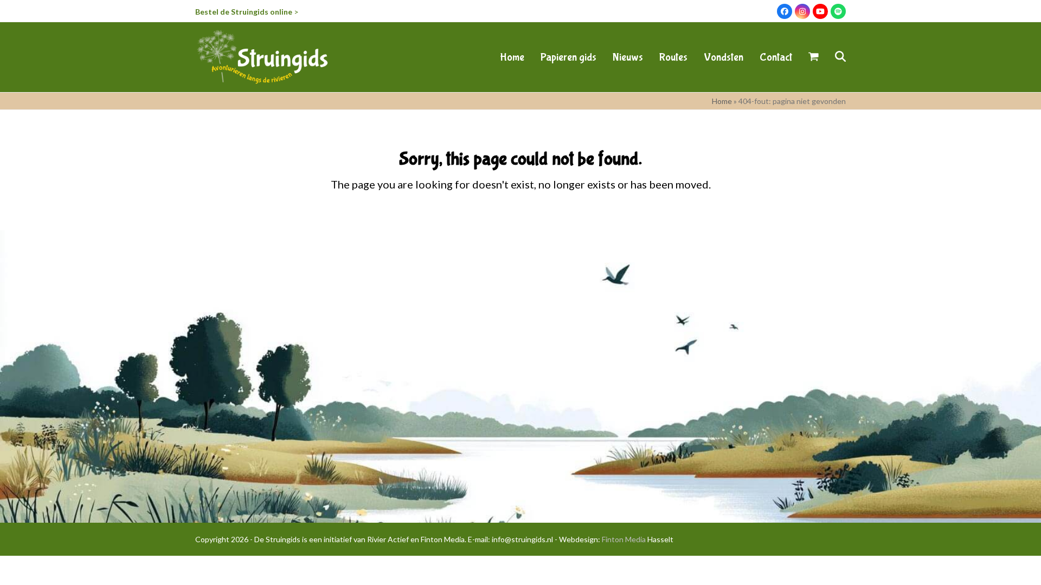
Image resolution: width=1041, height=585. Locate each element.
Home (722, 101)
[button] (813, 56)
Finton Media (624, 539)
